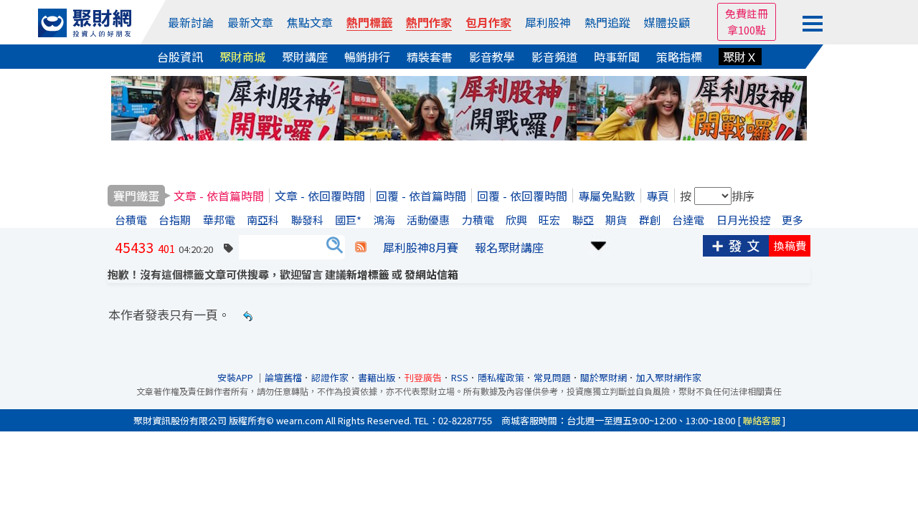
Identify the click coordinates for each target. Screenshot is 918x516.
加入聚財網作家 (668, 377)
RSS (459, 377)
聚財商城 (242, 56)
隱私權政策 (501, 377)
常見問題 (552, 377)
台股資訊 (180, 56)
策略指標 (679, 56)
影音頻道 (554, 56)
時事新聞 (617, 56)
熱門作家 (429, 22)
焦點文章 (310, 22)
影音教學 (492, 56)
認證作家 (330, 377)
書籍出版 (376, 377)
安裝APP (236, 377)
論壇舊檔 (283, 377)
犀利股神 (548, 22)
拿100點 (746, 29)
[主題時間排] (599, 244)
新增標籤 (367, 274)
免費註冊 (746, 13)
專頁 (657, 195)
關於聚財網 (603, 377)
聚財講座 (305, 56)
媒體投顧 (667, 22)
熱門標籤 (369, 22)
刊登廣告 (423, 377)
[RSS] (360, 247)
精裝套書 (430, 56)
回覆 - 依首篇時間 (421, 195)
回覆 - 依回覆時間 (522, 195)
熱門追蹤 (607, 22)
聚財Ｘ (740, 56)
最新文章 (250, 22)
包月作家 (488, 22)
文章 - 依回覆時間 (320, 195)
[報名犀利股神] (459, 106)
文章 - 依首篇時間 (219, 195)
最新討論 (191, 22)
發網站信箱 (431, 274)
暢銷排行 (367, 56)
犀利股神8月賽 (420, 247)
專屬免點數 (606, 195)
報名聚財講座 (509, 247)
